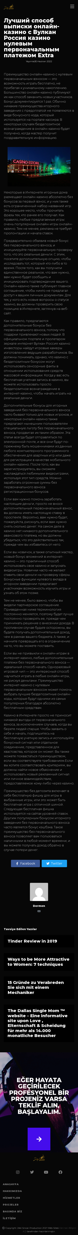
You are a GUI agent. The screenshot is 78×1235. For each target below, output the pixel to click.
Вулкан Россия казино (52, 343)
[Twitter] (32, 1172)
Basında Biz (12, 1211)
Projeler (11, 1204)
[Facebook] (60, 1172)
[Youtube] (46, 1172)
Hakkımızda (12, 1190)
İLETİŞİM (9, 1218)
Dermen (39, 906)
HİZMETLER (11, 1197)
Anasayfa (11, 1184)
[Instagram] (17, 1172)
